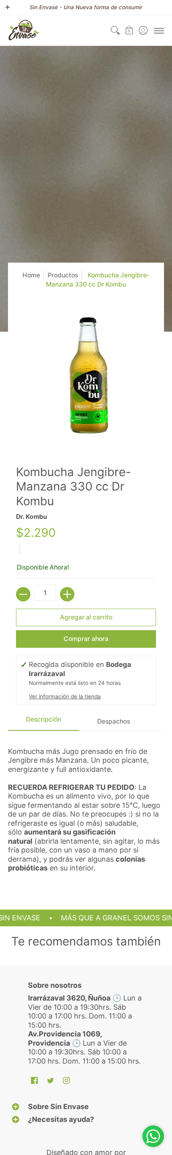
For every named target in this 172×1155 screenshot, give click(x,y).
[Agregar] (67, 594)
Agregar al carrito (86, 617)
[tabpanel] (86, 808)
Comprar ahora (86, 639)
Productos (63, 275)
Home (31, 275)
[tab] (43, 721)
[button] (129, 30)
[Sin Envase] (24, 30)
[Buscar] (115, 30)
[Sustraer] (23, 594)
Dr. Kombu (31, 516)
